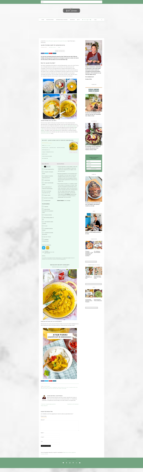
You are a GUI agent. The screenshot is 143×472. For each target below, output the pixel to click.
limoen (57, 388)
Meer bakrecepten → (91, 261)
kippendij (71, 387)
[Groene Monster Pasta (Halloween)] (98, 293)
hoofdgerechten (55, 387)
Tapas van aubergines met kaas (88, 277)
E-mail (42, 437)
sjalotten (60, 388)
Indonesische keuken (61, 387)
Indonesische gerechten (46, 133)
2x (47, 166)
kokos (77, 387)
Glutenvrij (50, 387)
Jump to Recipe (60, 51)
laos (51, 388)
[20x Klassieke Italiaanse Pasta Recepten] (89, 293)
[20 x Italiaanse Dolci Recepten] (98, 245)
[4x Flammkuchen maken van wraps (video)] (98, 274)
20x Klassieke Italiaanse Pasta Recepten (88, 300)
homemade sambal (45, 131)
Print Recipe (73, 152)
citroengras (44, 387)
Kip (69, 387)
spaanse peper (64, 388)
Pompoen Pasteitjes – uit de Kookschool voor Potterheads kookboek (89, 253)
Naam (42, 432)
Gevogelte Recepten (47, 386)
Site (42, 441)
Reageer (59, 47)
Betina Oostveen (47, 145)
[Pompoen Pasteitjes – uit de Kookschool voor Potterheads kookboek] (89, 245)
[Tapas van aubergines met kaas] (89, 274)
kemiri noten (66, 387)
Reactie (43, 419)
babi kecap (57, 130)
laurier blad (54, 388)
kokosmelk (42, 388)
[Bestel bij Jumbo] (47, 247)
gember (48, 387)
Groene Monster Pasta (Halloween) (98, 300)
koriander (46, 388)
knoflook (74, 387)
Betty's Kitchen (71, 10)
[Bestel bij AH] (43, 247)
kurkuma (49, 388)
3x (49, 166)
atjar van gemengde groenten (70, 125)
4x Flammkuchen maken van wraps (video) (97, 277)
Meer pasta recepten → (91, 307)
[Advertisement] (71, 30)
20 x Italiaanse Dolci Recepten (97, 252)
